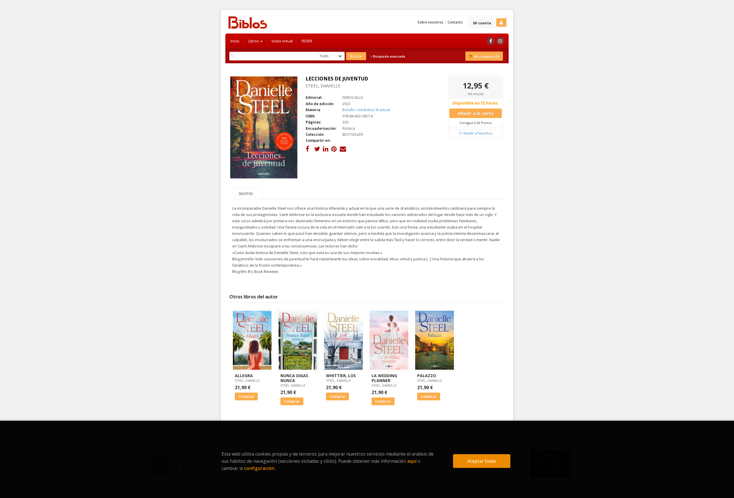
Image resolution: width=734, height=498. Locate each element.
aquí (412, 461)
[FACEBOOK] (490, 41)
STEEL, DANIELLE (323, 85)
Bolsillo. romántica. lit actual (366, 109)
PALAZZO (426, 375)
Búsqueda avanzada (388, 56)
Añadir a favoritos (477, 133)
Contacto (455, 22)
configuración (259, 468)
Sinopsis (246, 193)
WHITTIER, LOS (341, 375)
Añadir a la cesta (475, 113)
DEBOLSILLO (352, 97)
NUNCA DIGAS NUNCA (294, 378)
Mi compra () (486, 56)
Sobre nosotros (430, 22)
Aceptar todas (481, 461)
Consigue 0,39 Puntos (475, 122)
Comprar (246, 396)
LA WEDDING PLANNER (384, 378)
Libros (254, 41)
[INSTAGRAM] (500, 41)
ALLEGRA (244, 375)
